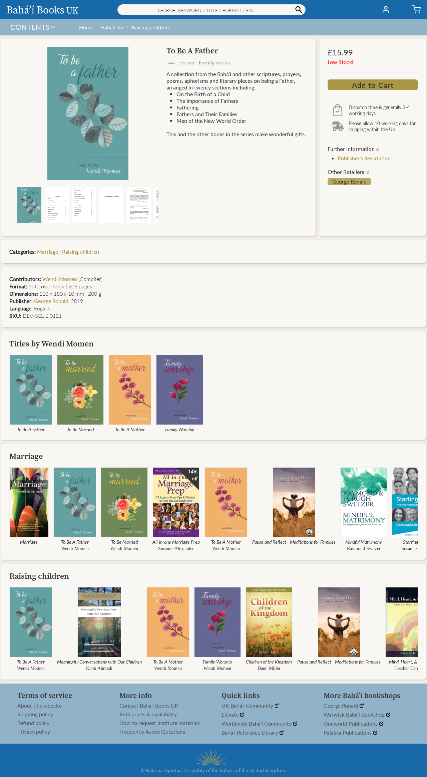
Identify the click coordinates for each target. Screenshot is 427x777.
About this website (39, 705)
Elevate (231, 715)
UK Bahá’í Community (248, 706)
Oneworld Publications (351, 724)
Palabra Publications (348, 733)
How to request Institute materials (159, 723)
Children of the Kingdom (269, 661)
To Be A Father (31, 429)
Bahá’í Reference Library (250, 733)
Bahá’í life (112, 27)
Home (86, 27)
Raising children (150, 27)
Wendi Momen (59, 279)
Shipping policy (35, 714)
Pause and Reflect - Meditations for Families (294, 541)
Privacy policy (33, 731)
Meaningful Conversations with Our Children (99, 661)
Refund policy (33, 723)
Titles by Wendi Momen (51, 343)
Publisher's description (364, 158)
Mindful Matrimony (363, 541)
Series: (204, 62)
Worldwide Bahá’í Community (257, 724)
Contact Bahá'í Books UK (148, 705)
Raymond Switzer (364, 548)
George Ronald (349, 181)
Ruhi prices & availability (148, 714)
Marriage (47, 251)
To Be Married (80, 429)
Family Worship (179, 429)
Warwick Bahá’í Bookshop (355, 715)
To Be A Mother (130, 429)
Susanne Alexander (176, 548)
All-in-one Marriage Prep (176, 541)
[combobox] (211, 9)
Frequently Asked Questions (152, 731)
